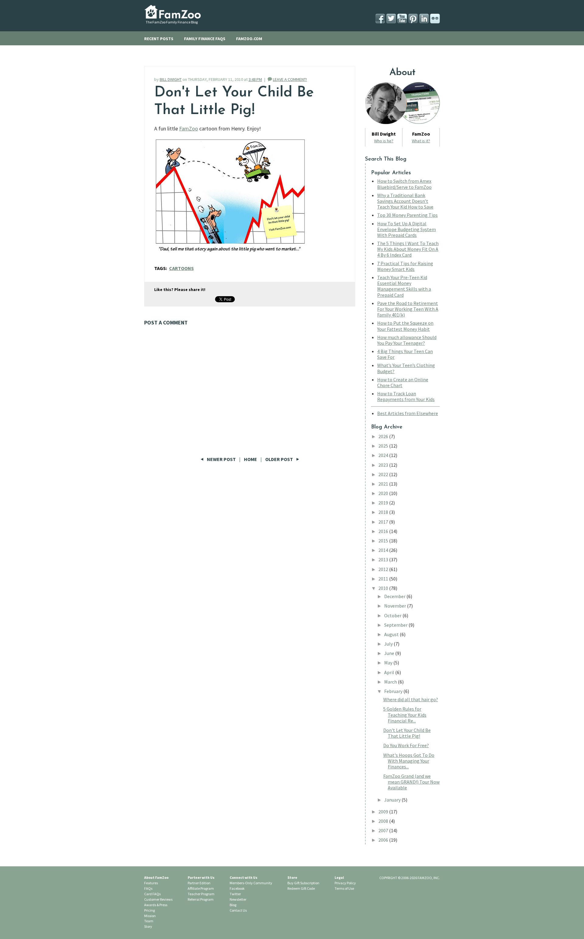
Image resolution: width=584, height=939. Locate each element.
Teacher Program (201, 894)
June (389, 653)
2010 (383, 588)
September (396, 625)
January (392, 800)
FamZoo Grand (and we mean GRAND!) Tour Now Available (411, 782)
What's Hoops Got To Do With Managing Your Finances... (408, 761)
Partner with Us (201, 877)
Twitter (235, 894)
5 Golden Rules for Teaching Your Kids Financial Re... (404, 714)
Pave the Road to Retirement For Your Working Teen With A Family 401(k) (407, 309)
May (388, 663)
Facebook (237, 888)
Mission (150, 915)
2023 (383, 465)
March (391, 682)
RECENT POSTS (158, 38)
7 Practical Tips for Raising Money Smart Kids (405, 266)
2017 (383, 522)
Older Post (279, 459)
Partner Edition (199, 883)
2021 (383, 484)
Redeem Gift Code (301, 888)
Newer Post (221, 459)
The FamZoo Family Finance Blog (172, 22)
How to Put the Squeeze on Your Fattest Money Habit (405, 326)
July (389, 644)
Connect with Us (243, 877)
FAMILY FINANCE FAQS (204, 38)
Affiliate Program (201, 888)
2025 (383, 446)
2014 (383, 550)
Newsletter (238, 899)
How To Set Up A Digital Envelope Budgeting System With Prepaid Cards (406, 229)
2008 (383, 821)
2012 (383, 569)
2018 (383, 512)
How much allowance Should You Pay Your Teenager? (406, 340)
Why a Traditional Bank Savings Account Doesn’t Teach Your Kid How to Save (405, 201)
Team (148, 921)
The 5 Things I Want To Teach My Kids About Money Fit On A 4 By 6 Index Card (408, 249)
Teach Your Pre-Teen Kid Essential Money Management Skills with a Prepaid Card (404, 286)
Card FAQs (152, 894)
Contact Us (238, 910)
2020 (383, 493)
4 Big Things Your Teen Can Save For (405, 354)
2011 (383, 579)
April (389, 672)
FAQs (148, 888)
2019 (383, 503)
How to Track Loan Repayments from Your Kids (406, 396)
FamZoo (188, 128)
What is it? (421, 141)
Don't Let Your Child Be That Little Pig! (407, 733)
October (393, 615)
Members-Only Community (251, 883)
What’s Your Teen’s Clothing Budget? (406, 368)
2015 (383, 541)
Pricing (149, 910)
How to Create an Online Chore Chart (402, 382)
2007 (383, 830)
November (395, 606)
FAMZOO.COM (249, 38)
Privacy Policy (345, 883)
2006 (383, 840)
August (392, 634)
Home (250, 459)
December (395, 596)
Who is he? (383, 141)
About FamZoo (156, 877)
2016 (383, 531)
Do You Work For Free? (406, 745)
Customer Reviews (158, 899)
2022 (383, 474)
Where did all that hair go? (410, 699)
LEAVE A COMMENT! (290, 79)
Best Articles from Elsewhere (407, 413)
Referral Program (201, 899)
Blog (233, 905)
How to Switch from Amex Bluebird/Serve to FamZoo (404, 184)
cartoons (181, 268)
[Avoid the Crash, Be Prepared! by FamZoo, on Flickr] (230, 255)
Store (292, 877)
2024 (383, 455)
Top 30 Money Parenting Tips (407, 215)
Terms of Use (344, 888)
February (393, 691)
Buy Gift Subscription (303, 883)
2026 (383, 436)
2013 (383, 559)
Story (148, 926)
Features (151, 883)
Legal (339, 877)
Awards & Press (155, 905)
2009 (383, 812)
